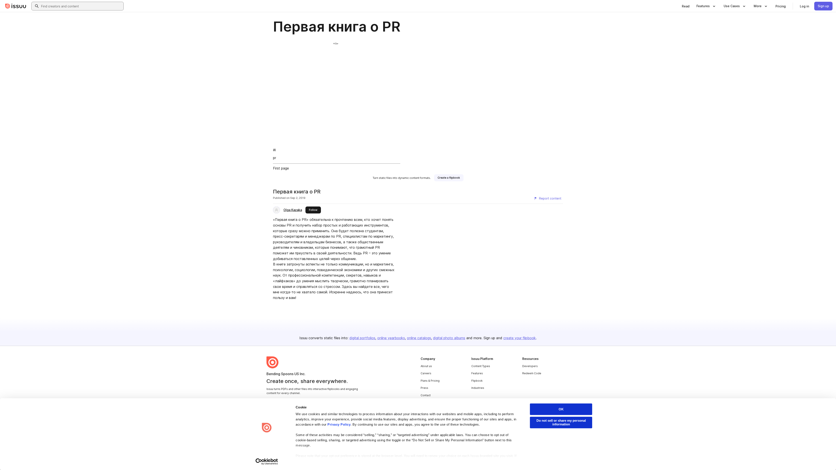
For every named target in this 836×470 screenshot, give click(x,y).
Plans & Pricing (430, 380)
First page (281, 168)
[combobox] (81, 6)
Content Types (480, 366)
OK (561, 409)
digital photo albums (449, 338)
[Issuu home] (15, 6)
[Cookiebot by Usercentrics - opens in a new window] (267, 461)
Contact (426, 395)
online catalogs (419, 338)
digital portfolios (362, 338)
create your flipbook (519, 338)
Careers (426, 373)
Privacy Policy (339, 424)
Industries (477, 387)
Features (477, 373)
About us (426, 366)
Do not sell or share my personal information (561, 422)
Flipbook (477, 380)
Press (424, 387)
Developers (530, 366)
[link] (685, 6)
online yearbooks (391, 338)
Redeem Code (531, 373)
